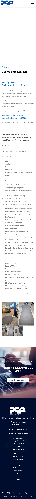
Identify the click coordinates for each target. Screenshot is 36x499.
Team (18, 473)
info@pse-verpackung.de (19, 434)
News (18, 479)
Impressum (7, 496)
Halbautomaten (18, 456)
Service (18, 465)
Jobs (18, 476)
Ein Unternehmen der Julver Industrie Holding (18, 418)
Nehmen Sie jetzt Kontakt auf (18, 380)
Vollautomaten (18, 459)
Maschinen (18, 454)
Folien (18, 462)
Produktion (18, 471)
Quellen (29, 496)
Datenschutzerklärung (19, 496)
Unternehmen (18, 468)
